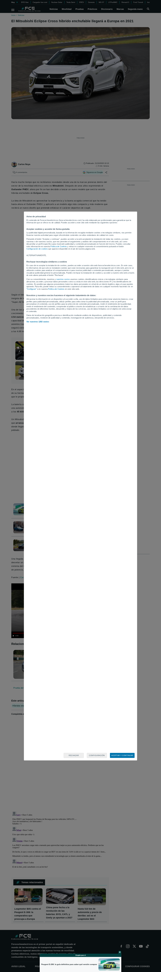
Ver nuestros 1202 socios (37, 322)
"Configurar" (31, 289)
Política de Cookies (58, 246)
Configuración (97, 755)
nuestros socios (63, 279)
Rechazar (74, 755)
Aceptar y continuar (122, 755)
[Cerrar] (119, 952)
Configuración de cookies (37, 249)
